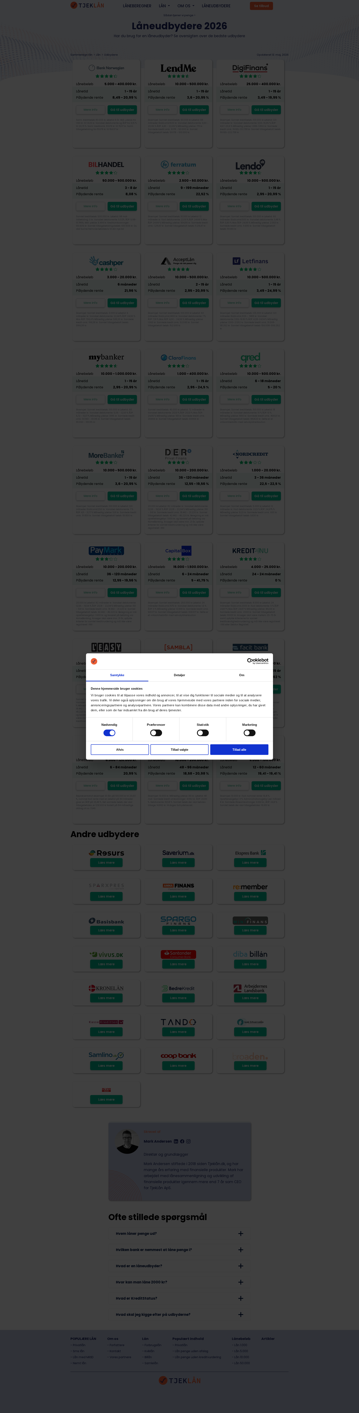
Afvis (120, 749)
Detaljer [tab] (179, 675)
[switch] (156, 733)
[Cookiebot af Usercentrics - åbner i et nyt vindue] (250, 661)
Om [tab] (241, 675)
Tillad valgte (179, 749)
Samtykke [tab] (117, 675)
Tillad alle (239, 749)
